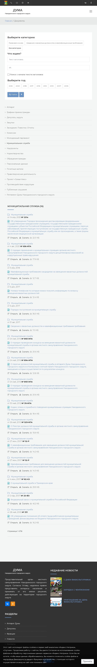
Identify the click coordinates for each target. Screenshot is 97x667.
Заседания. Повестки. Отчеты (20, 128)
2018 (25, 86)
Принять (87, 661)
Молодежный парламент (18, 138)
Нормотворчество (15, 153)
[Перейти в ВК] (85, 3)
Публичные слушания (17, 190)
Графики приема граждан (18, 112)
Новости (11, 639)
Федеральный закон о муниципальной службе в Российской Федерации (44, 499)
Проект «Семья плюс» (17, 179)
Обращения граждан (16, 159)
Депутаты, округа (15, 117)
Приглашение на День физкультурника (75, 601)
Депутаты (11, 629)
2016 (38, 86)
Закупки (10, 122)
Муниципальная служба (21, 215)
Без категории (15, 48)
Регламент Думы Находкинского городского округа (30, 195)
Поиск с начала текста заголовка (26, 74)
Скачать (25, 238)
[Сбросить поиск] (21, 94)
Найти (14, 94)
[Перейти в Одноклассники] (91, 3)
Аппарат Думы (13, 623)
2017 (31, 86)
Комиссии (11, 133)
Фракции (11, 634)
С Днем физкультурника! (77, 580)
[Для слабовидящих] (28, 3)
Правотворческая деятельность (21, 174)
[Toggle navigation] (91, 11)
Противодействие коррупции (20, 184)
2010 (52, 86)
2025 (11, 86)
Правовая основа (16, 43)
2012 (45, 86)
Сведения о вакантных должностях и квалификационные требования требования (48, 326)
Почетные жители (15, 169)
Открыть (14, 238)
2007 (59, 86)
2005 (66, 86)
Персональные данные (17, 164)
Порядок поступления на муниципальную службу (33, 310)
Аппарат (10, 107)
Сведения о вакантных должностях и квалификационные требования (54, 43)
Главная (8, 21)
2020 (18, 86)
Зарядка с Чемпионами (76, 590)
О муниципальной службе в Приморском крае (32, 483)
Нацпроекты (12, 148)
